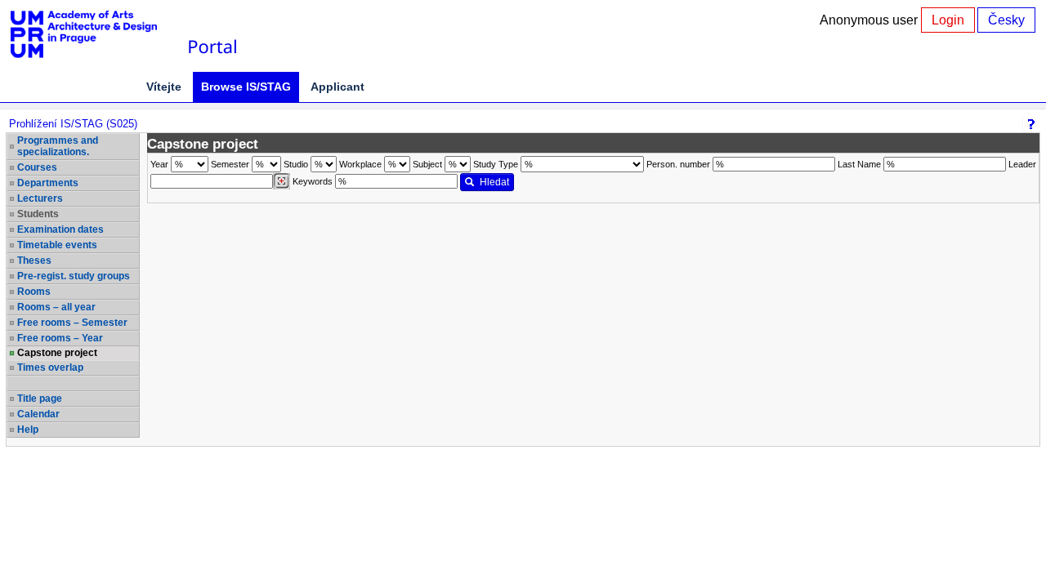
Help (27, 429)
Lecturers (40, 198)
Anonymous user (870, 20)
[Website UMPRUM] (92, 35)
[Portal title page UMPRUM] (211, 35)
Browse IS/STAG (246, 86)
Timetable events (57, 245)
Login (948, 20)
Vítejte (163, 86)
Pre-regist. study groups (73, 276)
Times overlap (50, 367)
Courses (37, 167)
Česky (1006, 20)
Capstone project (57, 353)
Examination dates (60, 229)
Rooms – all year (56, 307)
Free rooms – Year (60, 338)
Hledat (494, 182)
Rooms (34, 291)
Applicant (337, 86)
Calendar (38, 414)
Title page (39, 398)
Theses (34, 260)
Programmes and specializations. (57, 146)
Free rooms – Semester (72, 322)
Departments (47, 183)
